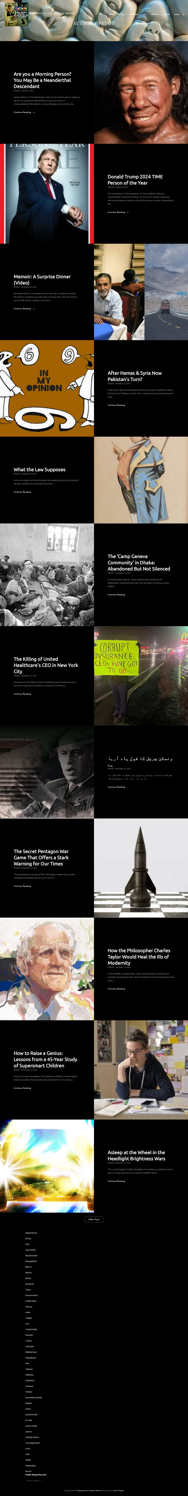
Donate (177, 14)
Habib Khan (30, 1301)
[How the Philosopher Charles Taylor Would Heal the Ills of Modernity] (47, 969)
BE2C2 (28, 1267)
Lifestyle (29, 1346)
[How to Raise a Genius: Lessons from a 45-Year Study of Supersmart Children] (141, 1070)
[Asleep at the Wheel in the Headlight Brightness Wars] (47, 1166)
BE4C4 (28, 1272)
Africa (28, 1238)
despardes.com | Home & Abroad (52, 13)
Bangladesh (31, 1261)
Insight (28, 1318)
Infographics (133, 14)
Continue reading (24, 112)
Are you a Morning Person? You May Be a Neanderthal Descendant (42, 80)
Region (28, 1403)
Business (29, 1284)
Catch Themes (118, 1490)
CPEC (144, 14)
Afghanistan (31, 1233)
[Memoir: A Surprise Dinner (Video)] (141, 292)
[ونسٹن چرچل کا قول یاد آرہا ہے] (47, 771)
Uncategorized (32, 1443)
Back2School (31, 1255)
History (28, 1306)
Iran (27, 1323)
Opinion (29, 1369)
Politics (28, 1392)
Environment (31, 1295)
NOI (27, 1363)
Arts (27, 1244)
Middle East (31, 1352)
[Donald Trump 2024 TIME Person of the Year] (47, 194)
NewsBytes (30, 1358)
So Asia (28, 1420)
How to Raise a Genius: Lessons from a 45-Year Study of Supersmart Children (45, 1059)
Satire (28, 1409)
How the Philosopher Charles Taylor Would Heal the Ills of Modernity (139, 956)
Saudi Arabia (31, 1414)
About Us (166, 14)
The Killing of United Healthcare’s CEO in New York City (46, 665)
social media (31, 1426)
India (27, 1312)
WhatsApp (30, 1465)
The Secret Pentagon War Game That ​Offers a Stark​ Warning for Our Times (41, 857)
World (28, 1471)
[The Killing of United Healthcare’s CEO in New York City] (141, 675)
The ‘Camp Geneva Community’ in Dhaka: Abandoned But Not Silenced (139, 562)
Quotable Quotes (33, 1397)
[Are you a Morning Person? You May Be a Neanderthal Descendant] (141, 92)
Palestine (29, 1380)
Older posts (94, 1220)
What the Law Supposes (40, 469)
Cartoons (121, 14)
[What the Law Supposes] (141, 480)
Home (111, 14)
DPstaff (17, 91)
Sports (28, 1431)
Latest (28, 1340)
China (28, 1289)
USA (27, 1454)
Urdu (27, 1448)
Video (28, 1460)
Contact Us (155, 14)
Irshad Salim (31, 1329)
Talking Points (32, 1437)
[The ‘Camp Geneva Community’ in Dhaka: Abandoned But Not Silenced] (47, 574)
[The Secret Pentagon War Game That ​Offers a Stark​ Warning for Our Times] (141, 868)
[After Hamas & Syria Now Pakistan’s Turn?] (47, 388)
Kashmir (29, 1335)
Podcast (29, 1386)
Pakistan (29, 1375)
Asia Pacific (30, 1250)
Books (28, 1278)
